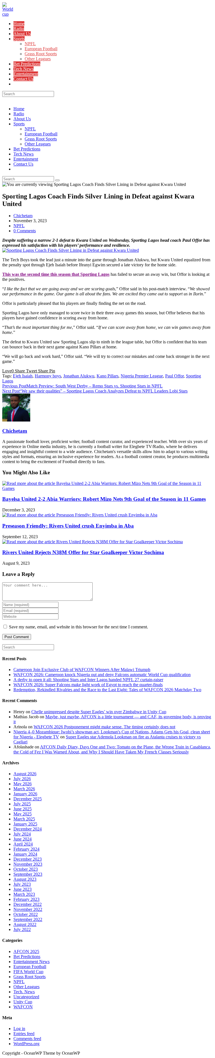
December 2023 (27, 859)
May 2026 (22, 783)
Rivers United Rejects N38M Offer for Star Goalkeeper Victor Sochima (83, 552)
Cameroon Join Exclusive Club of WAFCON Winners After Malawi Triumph (81, 669)
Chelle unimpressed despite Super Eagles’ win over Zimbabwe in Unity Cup (98, 711)
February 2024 (26, 849)
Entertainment (25, 159)
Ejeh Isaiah (22, 376)
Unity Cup (22, 1001)
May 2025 (22, 814)
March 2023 (24, 894)
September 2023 (27, 874)
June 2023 (22, 889)
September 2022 (27, 919)
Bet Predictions (26, 149)
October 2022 (25, 914)
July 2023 (22, 884)
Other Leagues (38, 144)
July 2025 (22, 803)
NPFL (30, 128)
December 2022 (27, 904)
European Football (41, 133)
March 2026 (24, 788)
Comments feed (27, 1038)
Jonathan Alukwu (78, 376)
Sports (19, 123)
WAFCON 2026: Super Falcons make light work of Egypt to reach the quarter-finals (88, 684)
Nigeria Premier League (142, 376)
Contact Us (23, 164)
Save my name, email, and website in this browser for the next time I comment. (78, 626)
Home (18, 108)
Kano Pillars (107, 376)
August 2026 (24, 773)
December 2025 (27, 798)
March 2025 (24, 819)
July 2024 (22, 834)
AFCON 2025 (26, 951)
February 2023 (26, 899)
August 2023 (24, 879)
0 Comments (24, 230)
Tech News (23, 154)
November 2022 (27, 909)
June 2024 (22, 839)
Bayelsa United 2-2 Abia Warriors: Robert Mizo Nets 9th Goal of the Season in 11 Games (104, 499)
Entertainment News (31, 961)
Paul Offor (174, 376)
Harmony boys (48, 376)
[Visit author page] (16, 420)
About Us (22, 118)
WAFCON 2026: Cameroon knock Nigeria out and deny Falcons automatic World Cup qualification (102, 674)
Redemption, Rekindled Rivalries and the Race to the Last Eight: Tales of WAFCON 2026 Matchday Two (107, 689)
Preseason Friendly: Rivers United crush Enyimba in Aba (68, 526)
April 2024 (23, 844)
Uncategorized (26, 996)
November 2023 (27, 864)
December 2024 (27, 829)
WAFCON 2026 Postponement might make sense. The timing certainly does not (104, 726)
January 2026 (25, 793)
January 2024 (25, 854)
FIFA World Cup (28, 971)
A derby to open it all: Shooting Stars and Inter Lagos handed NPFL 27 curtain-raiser (88, 679)
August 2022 (24, 924)
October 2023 (25, 869)
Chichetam (22, 215)
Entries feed (23, 1033)
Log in (19, 1028)
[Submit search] (57, 180)
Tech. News (24, 991)
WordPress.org (26, 1043)
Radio (18, 113)
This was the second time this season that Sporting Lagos (55, 274)
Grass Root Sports (41, 139)
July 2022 (22, 929)
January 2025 (25, 824)
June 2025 (22, 808)
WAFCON (23, 1006)
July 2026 (22, 778)
